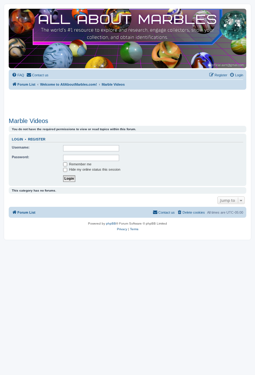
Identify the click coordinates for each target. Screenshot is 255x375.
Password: (20, 157)
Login (17, 139)
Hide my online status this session (94, 169)
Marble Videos (28, 120)
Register (36, 139)
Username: (21, 147)
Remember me (79, 164)
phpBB (111, 223)
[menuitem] (18, 75)
